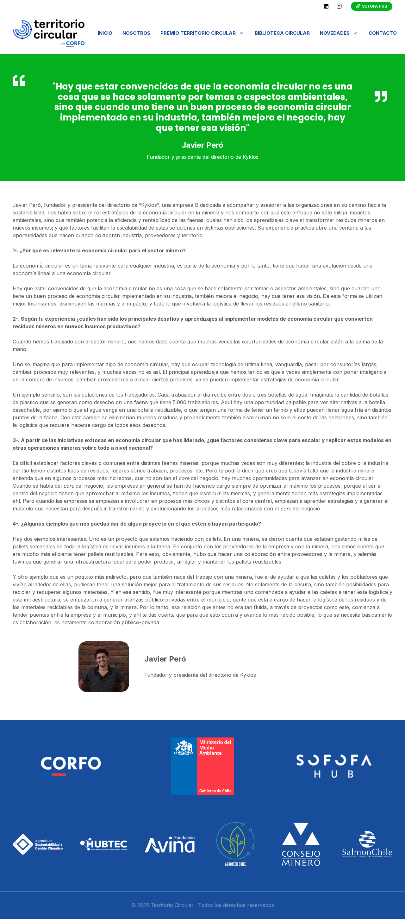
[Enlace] (49, 33)
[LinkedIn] (326, 6)
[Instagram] (339, 6)
